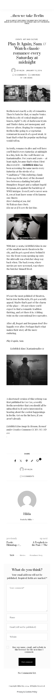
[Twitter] (21, 461)
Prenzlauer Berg (36, 555)
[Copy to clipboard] (32, 461)
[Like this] (38, 460)
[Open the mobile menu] (47, 4)
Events (19, 39)
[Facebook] (15, 461)
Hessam (34, 426)
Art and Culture (30, 39)
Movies (22, 555)
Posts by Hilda (26, 519)
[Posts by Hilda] (13, 70)
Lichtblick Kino (17, 348)
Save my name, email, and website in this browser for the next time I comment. (29, 649)
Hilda (21, 70)
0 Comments (21, 75)
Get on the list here (26, 415)
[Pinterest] (26, 461)
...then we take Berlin (27, 16)
